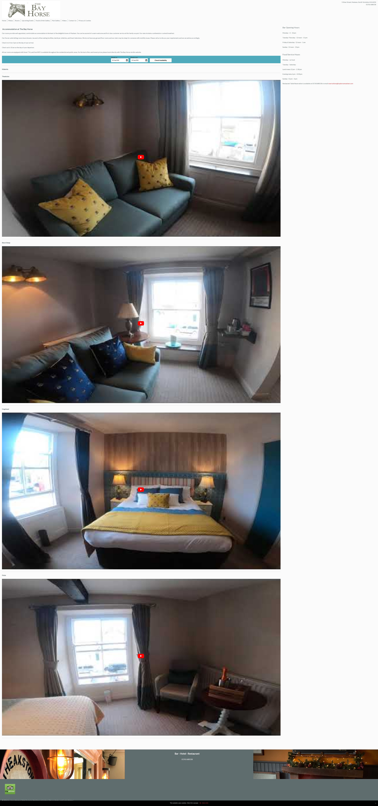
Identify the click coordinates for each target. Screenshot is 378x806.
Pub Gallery (56, 20)
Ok (200, 803)
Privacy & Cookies (85, 20)
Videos (64, 20)
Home (4, 20)
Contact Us (72, 20)
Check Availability (161, 60)
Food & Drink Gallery (43, 20)
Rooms (17, 20)
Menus (10, 20)
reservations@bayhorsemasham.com (340, 83)
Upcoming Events (28, 20)
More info (205, 803)
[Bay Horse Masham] (31, 9)
